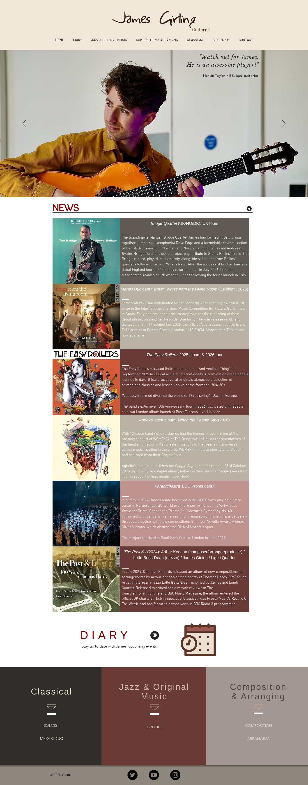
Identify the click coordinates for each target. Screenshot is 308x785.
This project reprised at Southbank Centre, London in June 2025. (174, 538)
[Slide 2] (156, 188)
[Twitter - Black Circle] (132, 775)
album (198, 572)
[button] (156, 39)
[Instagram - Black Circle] (175, 775)
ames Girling (161, 19)
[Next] (283, 124)
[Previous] (24, 124)
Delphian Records (157, 572)
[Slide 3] (152, 188)
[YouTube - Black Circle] (154, 775)
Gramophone (149, 593)
